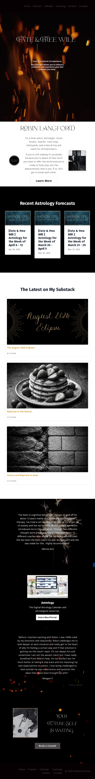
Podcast (37, 6)
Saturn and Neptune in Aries (22, 475)
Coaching (61, 6)
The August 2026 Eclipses (21, 347)
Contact (72, 6)
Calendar (48, 6)
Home (27, 6)
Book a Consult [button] (47, 745)
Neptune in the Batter (19, 411)
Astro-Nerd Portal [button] (47, 617)
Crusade (83, 6)
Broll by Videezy (76, 685)
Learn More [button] (44, 180)
